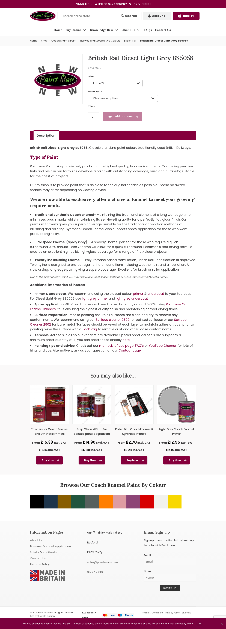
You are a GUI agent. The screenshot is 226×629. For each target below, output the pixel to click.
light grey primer (95, 298)
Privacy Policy (172, 612)
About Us (128, 30)
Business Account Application (50, 546)
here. (126, 340)
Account (158, 16)
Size (91, 76)
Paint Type (95, 91)
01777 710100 (141, 4)
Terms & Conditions (152, 612)
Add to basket (123, 116)
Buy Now (48, 460)
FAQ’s (148, 30)
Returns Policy (40, 564)
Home (58, 30)
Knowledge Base (102, 30)
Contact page (129, 350)
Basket (188, 16)
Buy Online (73, 30)
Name (147, 571)
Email (147, 555)
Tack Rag (90, 329)
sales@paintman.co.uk (102, 562)
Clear (91, 106)
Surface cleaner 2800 (113, 319)
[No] (221, 623)
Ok (199, 623)
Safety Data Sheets (43, 552)
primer (138, 293)
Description (46, 135)
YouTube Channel (163, 345)
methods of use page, (116, 345)
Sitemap (186, 612)
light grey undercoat (132, 298)
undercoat (155, 293)
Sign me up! (170, 588)
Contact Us (163, 30)
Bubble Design (46, 616)
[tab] (46, 135)
